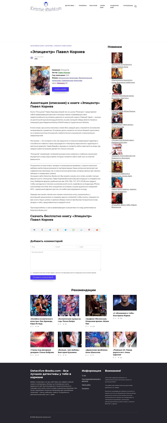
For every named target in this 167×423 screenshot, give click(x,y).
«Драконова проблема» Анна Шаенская (96, 351)
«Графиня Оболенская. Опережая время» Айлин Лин (97, 321)
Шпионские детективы (68, 78)
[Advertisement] (83, 25)
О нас (84, 375)
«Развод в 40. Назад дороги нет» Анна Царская (122, 352)
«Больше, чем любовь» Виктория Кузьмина (68, 351)
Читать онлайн (60, 89)
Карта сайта (86, 385)
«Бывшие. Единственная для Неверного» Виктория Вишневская (123, 158)
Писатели (93, 5)
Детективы (69, 5)
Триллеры (83, 5)
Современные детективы (71, 80)
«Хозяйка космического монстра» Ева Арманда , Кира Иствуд (41, 321)
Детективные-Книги (37, 45)
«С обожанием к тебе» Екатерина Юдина (123, 314)
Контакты (85, 388)
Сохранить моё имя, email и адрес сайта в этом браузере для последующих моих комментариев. (64, 272)
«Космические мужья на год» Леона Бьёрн (69, 320)
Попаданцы (128, 5)
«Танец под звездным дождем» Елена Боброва (42, 351)
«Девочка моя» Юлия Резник (123, 111)
